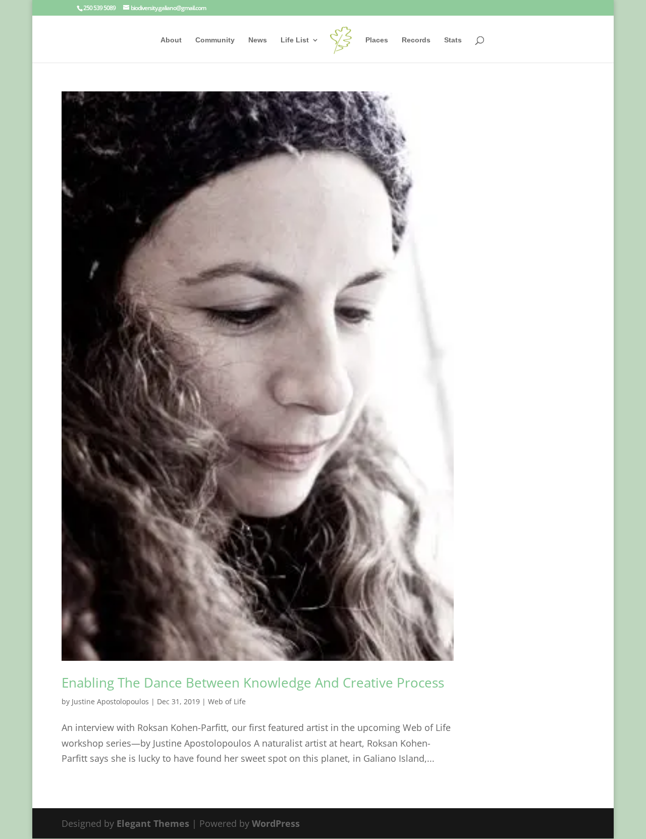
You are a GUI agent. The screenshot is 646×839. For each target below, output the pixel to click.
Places (376, 40)
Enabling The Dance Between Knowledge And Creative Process (253, 682)
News (257, 40)
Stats (453, 40)
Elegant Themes (153, 823)
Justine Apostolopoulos (110, 701)
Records (416, 40)
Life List (295, 40)
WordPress (276, 823)
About (171, 40)
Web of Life (227, 701)
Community (215, 40)
